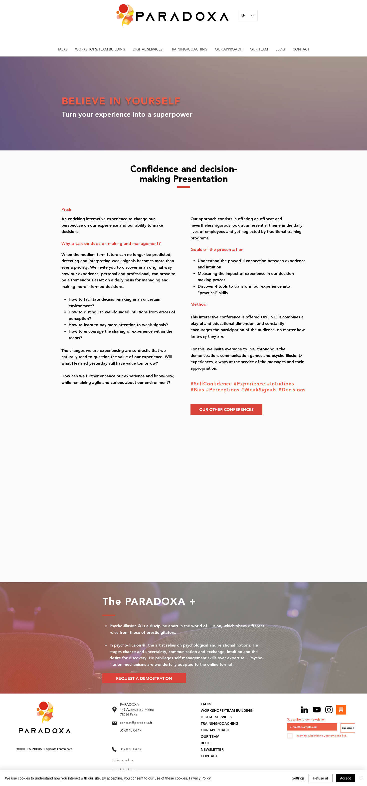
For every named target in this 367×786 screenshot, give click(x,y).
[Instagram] (329, 710)
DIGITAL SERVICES (216, 717)
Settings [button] (298, 778)
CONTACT (209, 756)
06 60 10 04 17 (130, 730)
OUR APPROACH (215, 730)
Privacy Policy (200, 778)
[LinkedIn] (304, 710)
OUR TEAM (210, 736)
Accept (345, 778)
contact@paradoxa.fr (136, 722)
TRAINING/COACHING (219, 723)
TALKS (206, 704)
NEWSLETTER (212, 749)
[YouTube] (317, 710)
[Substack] (341, 710)
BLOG (205, 743)
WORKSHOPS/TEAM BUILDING (227, 710)
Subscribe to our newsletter (306, 719)
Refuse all (321, 778)
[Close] (361, 778)
